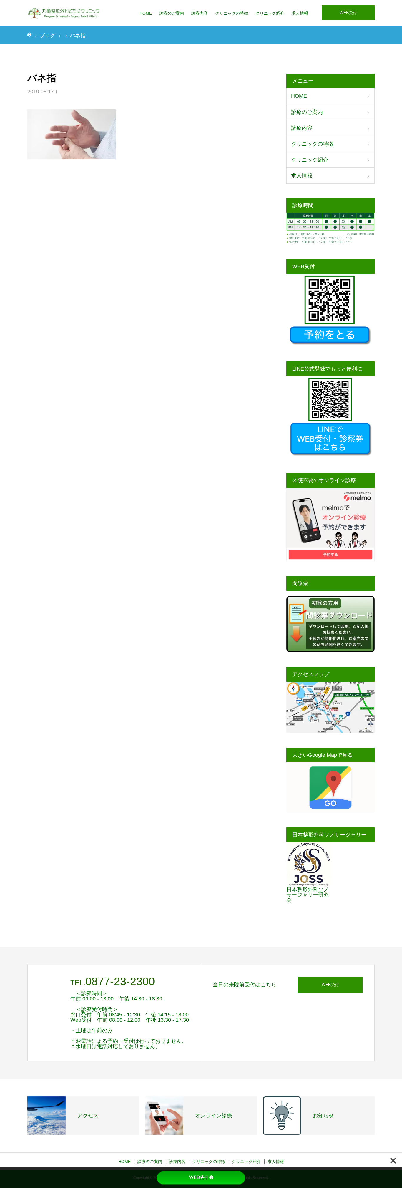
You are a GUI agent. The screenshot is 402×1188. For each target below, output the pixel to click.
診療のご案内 (171, 13)
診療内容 (199, 13)
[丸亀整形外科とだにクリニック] (64, 13)
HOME (145, 13)
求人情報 (300, 13)
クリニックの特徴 (231, 13)
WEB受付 (348, 12)
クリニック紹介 (269, 13)
